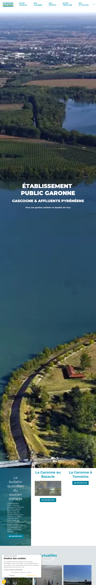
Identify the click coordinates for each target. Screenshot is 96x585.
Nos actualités (84, 4)
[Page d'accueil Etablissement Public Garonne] (8, 4)
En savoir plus (15, 536)
